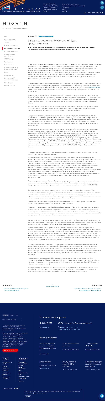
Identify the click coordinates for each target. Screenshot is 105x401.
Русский (5, 315)
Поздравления (8, 75)
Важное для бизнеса (10, 45)
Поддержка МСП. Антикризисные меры (11, 79)
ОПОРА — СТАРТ (9, 86)
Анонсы (6, 42)
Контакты (64, 11)
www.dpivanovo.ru (94, 87)
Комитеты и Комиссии (49, 7)
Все (5, 36)
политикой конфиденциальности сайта (36, 393)
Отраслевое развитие (11, 51)
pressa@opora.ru (44, 368)
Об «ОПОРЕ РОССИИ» (49, 4)
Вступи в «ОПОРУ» (10, 350)
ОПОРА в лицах (9, 59)
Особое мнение (9, 65)
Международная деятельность (70, 4)
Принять (28, 396)
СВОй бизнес (8, 83)
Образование (65, 7)
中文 (17, 315)
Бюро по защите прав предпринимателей (73, 6)
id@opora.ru (44, 327)
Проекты (45, 11)
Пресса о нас (8, 62)
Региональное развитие (50, 9)
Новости (64, 9)
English (12, 315)
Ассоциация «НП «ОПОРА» (50, 6)
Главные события (9, 39)
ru (102, 7)
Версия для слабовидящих (94, 12)
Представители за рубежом (69, 329)
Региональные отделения (68, 327)
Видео (6, 72)
